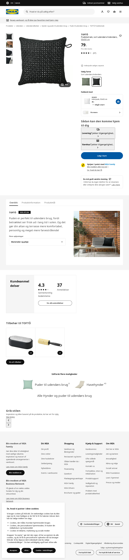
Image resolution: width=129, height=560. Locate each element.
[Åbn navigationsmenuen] (120, 11)
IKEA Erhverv (69, 488)
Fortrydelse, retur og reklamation (94, 472)
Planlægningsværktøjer (73, 478)
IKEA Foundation (113, 473)
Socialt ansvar (111, 468)
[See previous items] (8, 420)
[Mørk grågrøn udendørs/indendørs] (86, 81)
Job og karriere (112, 454)
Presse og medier (113, 482)
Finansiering (69, 469)
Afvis (26, 550)
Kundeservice (91, 449)
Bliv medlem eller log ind (97, 167)
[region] (45, 61)
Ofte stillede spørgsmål (91, 460)
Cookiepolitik (78, 543)
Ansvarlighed (111, 458)
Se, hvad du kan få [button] (94, 170)
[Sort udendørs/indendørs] (96, 81)
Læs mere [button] (116, 185)
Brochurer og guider (72, 493)
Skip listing (10, 417)
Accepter (13, 550)
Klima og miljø (112, 463)
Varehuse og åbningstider (69, 450)
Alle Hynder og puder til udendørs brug (64, 396)
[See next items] (8, 425)
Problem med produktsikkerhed (93, 492)
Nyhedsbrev (46, 468)
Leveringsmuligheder (94, 454)
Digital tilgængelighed (94, 543)
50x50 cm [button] (85, 39)
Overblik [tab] (14, 202)
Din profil (45, 449)
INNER (94, 97)
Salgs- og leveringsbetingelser (112, 548)
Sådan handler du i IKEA (71, 462)
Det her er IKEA (112, 449)
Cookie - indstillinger (44, 550)
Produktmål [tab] (49, 202)
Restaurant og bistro (72, 456)
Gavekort (68, 474)
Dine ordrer (45, 454)
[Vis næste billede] (67, 61)
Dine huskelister (47, 458)
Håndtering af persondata (113, 543)
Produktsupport (92, 478)
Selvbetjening (46, 463)
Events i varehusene (49, 473)
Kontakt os (90, 466)
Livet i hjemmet (112, 478)
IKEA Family (69, 483)
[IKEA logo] (12, 11)
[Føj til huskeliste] (120, 35)
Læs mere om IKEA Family (17, 467)
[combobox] (58, 12)
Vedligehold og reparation (92, 484)
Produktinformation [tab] (31, 202)
